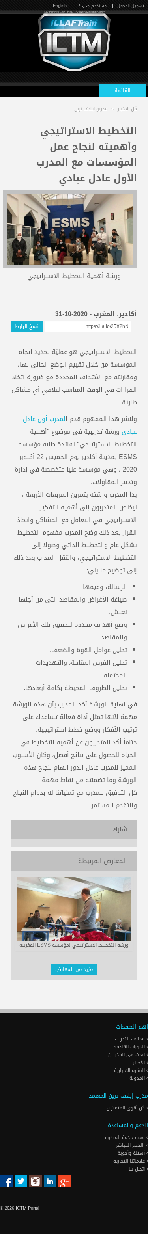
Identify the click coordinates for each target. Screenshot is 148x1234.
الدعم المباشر (129, 1145)
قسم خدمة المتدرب (125, 1137)
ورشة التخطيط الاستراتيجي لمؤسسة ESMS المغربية (74, 945)
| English (61, 6)
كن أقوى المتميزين (126, 1108)
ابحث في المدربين (127, 1054)
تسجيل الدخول (130, 6)
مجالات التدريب (130, 1039)
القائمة (122, 90)
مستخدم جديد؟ (93, 6)
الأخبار (139, 1062)
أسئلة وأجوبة (132, 1153)
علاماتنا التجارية (129, 1161)
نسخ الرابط (27, 326)
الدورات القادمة (130, 1046)
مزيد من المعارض (74, 969)
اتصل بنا (137, 1169)
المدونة (137, 1078)
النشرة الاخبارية (130, 1070)
